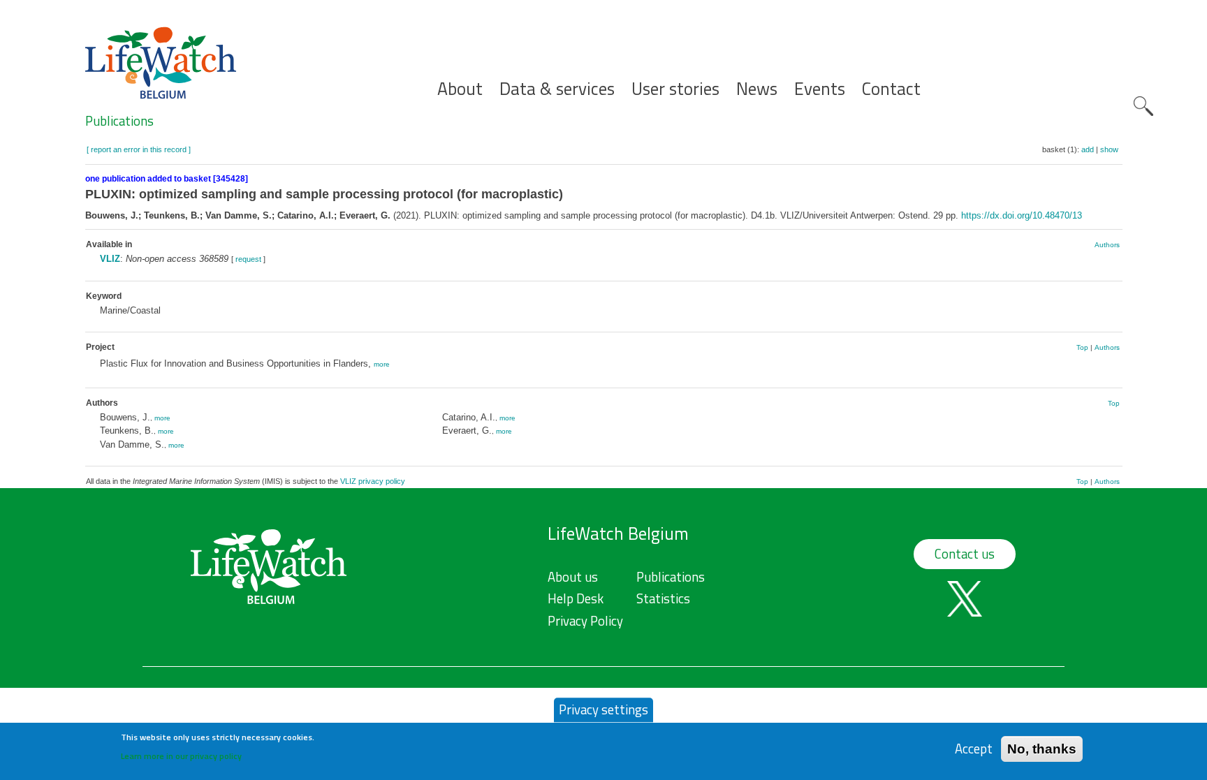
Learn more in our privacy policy (181, 756)
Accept (974, 748)
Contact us (965, 554)
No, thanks (1041, 748)
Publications (119, 121)
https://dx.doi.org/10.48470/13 (1021, 215)
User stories (675, 89)
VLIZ (110, 258)
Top (1082, 347)
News (756, 89)
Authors (1107, 245)
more (382, 364)
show (1109, 149)
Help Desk (576, 598)
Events (819, 89)
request (248, 259)
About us (573, 577)
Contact (891, 89)
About (460, 89)
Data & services (557, 89)
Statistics (663, 598)
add (1087, 149)
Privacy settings (603, 709)
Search (1143, 106)
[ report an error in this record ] (139, 149)
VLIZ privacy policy (372, 481)
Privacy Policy (585, 621)
